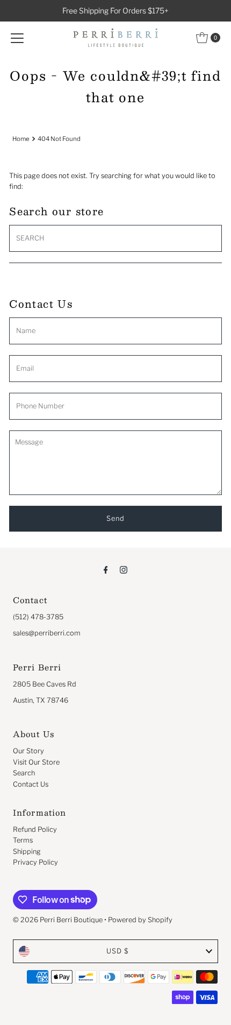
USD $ (117, 951)
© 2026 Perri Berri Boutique (58, 920)
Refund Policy (35, 829)
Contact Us (30, 784)
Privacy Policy (35, 862)
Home (21, 139)
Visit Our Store (36, 762)
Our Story (28, 751)
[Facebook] (106, 569)
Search (24, 773)
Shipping (27, 851)
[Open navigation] (17, 38)
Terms (23, 840)
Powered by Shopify (140, 920)
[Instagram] (123, 569)
